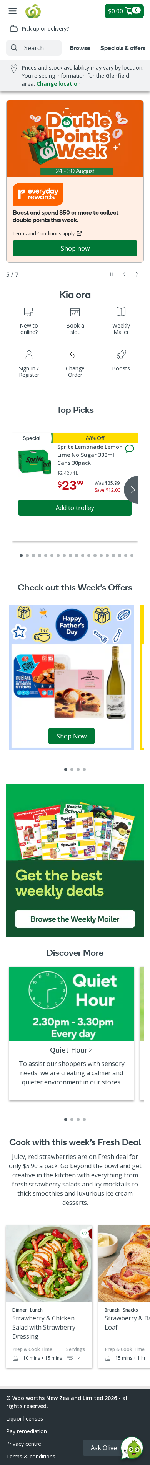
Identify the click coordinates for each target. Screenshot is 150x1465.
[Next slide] (137, 274)
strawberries (57, 1156)
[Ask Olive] (132, 1450)
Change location (59, 83)
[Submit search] (14, 48)
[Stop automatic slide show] (111, 274)
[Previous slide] (124, 274)
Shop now (75, 248)
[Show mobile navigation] (12, 11)
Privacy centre (23, 1443)
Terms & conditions (30, 1456)
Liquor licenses (24, 1418)
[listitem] (65, 769)
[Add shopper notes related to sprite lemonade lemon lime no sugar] (130, 448)
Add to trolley (75, 508)
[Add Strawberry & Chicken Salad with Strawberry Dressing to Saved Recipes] (84, 1233)
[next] (131, 490)
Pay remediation (26, 1431)
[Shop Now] (71, 677)
